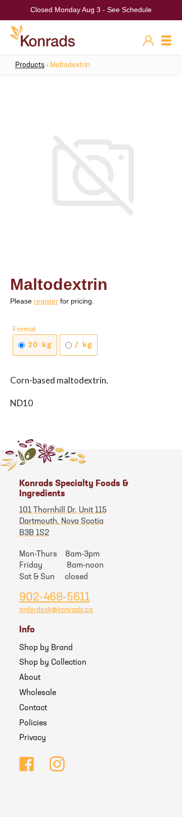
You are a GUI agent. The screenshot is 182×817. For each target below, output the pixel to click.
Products (29, 65)
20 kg (38, 344)
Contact (33, 708)
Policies (33, 723)
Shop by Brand (46, 648)
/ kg (82, 344)
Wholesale (37, 693)
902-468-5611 (54, 598)
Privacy (32, 738)
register (46, 301)
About (29, 678)
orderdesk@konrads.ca (56, 610)
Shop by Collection (52, 663)
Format (24, 329)
